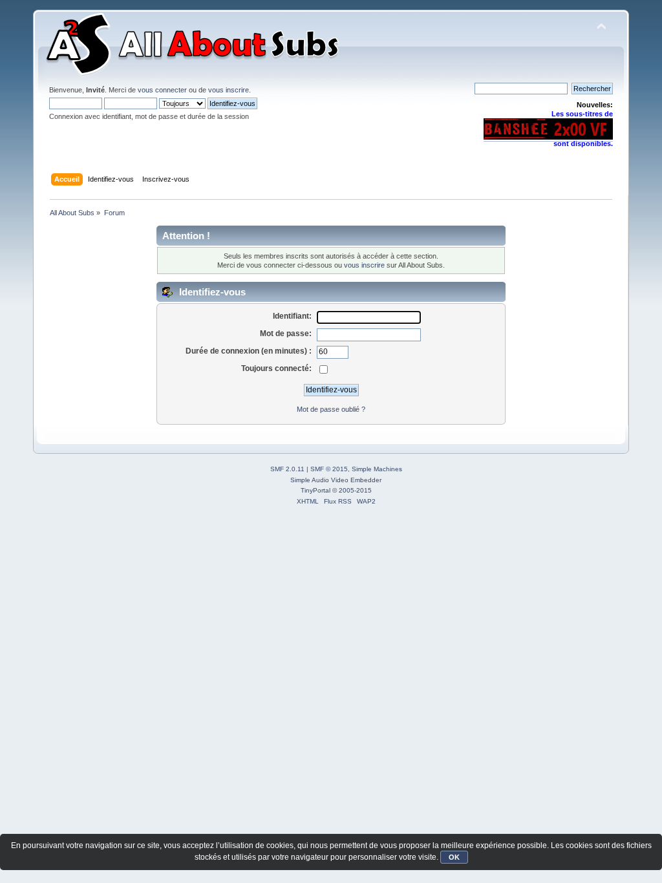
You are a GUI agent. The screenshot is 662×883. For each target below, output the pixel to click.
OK (454, 857)
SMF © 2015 (329, 469)
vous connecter (162, 90)
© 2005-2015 (352, 490)
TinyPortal (315, 490)
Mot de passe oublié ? (331, 409)
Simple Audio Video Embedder (335, 480)
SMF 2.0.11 (287, 469)
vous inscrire (228, 90)
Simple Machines (377, 469)
